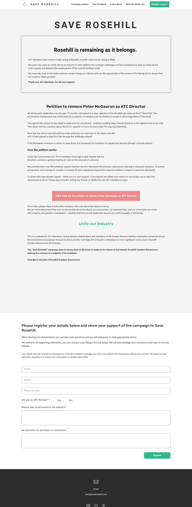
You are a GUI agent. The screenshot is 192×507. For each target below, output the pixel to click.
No (70, 400)
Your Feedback (99, 4)
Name (27, 369)
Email (27, 380)
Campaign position (79, 4)
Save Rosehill (45, 4)
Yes (59, 400)
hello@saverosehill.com (96, 494)
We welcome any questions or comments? (44, 430)
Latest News (116, 4)
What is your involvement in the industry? (44, 407)
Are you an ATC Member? (35, 400)
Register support (159, 4)
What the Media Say (135, 4)
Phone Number (32, 391)
